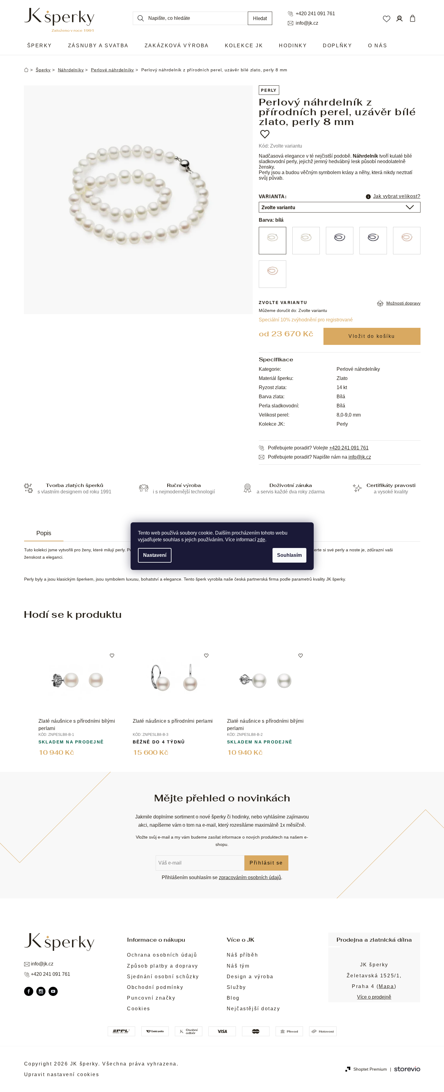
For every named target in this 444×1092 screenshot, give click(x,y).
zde (261, 539)
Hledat (260, 18)
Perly (269, 90)
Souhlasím (289, 555)
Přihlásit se (266, 862)
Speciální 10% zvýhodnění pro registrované (306, 319)
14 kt (342, 387)
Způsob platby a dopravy (162, 965)
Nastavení (154, 555)
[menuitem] (39, 46)
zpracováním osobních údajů (250, 877)
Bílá (341, 396)
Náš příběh (242, 955)
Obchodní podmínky (155, 987)
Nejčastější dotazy (253, 1008)
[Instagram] (40, 991)
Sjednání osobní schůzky (163, 976)
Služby (236, 987)
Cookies (138, 1008)
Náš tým (238, 965)
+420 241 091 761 (315, 13)
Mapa (386, 986)
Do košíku (372, 336)
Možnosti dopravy (403, 303)
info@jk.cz (307, 23)
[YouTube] (53, 991)
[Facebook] (28, 991)
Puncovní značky (151, 998)
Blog (233, 998)
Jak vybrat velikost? (397, 196)
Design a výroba (250, 976)
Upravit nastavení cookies (61, 1074)
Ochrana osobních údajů (162, 955)
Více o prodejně (374, 997)
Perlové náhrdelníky (358, 369)
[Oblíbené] (386, 18)
